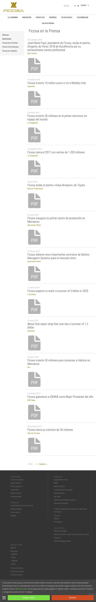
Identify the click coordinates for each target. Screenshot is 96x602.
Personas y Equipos (60, 531)
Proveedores (58, 522)
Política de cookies (20, 589)
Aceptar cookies (29, 597)
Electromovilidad (59, 493)
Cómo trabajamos (17, 486)
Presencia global (16, 496)
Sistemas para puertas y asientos (65, 500)
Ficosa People (66, 17)
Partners (53, 17)
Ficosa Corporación (17, 480)
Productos (40, 17)
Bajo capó (57, 496)
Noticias (5, 35)
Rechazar (72, 597)
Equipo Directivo (16, 483)
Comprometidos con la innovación (22, 506)
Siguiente (43, 464)
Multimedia (6, 39)
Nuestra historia (16, 493)
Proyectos (57, 538)
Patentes (13, 516)
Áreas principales (16, 509)
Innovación (26, 17)
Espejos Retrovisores (61, 480)
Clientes (56, 518)
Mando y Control (59, 486)
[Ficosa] (14, 7)
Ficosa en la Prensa (10, 43)
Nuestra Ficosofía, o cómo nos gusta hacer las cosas (71, 534)
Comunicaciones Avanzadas (63, 490)
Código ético (15, 490)
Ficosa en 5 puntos (9, 51)
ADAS (56, 483)
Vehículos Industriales (61, 503)
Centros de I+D (15, 512)
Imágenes (14, 554)
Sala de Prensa (48, 23)
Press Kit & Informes (10, 47)
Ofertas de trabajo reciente (62, 541)
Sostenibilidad (82, 17)
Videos (13, 557)
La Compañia (13, 17)
